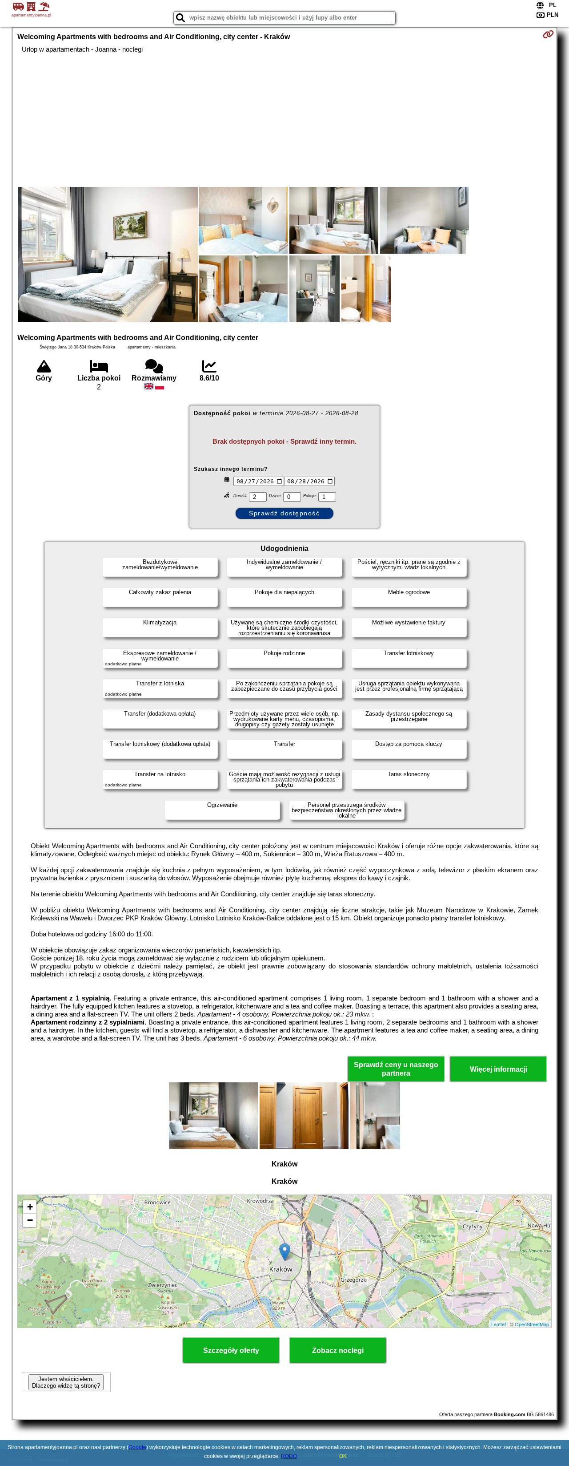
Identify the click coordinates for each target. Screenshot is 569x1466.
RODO (289, 1456)
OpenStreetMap (532, 1324)
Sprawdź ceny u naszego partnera (396, 1069)
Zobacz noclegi (338, 1350)
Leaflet (498, 1324)
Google (137, 1447)
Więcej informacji (498, 1069)
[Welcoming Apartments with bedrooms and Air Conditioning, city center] (108, 255)
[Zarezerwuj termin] (548, 34)
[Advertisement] (284, 120)
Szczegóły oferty (231, 1350)
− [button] (30, 1220)
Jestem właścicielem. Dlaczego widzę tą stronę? (66, 1382)
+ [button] (30, 1206)
